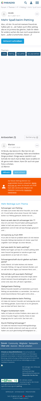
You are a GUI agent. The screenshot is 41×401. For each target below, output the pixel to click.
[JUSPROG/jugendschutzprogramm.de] (9, 380)
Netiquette (33, 343)
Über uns (5, 346)
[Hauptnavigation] (37, 2)
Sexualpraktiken (33, 54)
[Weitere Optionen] (37, 14)
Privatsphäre (30, 392)
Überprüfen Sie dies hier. (30, 375)
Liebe (4, 54)
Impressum (9, 392)
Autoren (14, 346)
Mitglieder (23, 343)
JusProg (19, 386)
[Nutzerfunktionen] (31, 2)
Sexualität (21, 54)
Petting (23, 7)
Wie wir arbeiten (25, 346)
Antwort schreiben (12, 41)
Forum (3, 7)
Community (13, 343)
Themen (11, 7)
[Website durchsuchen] (25, 2)
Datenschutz (19, 392)
